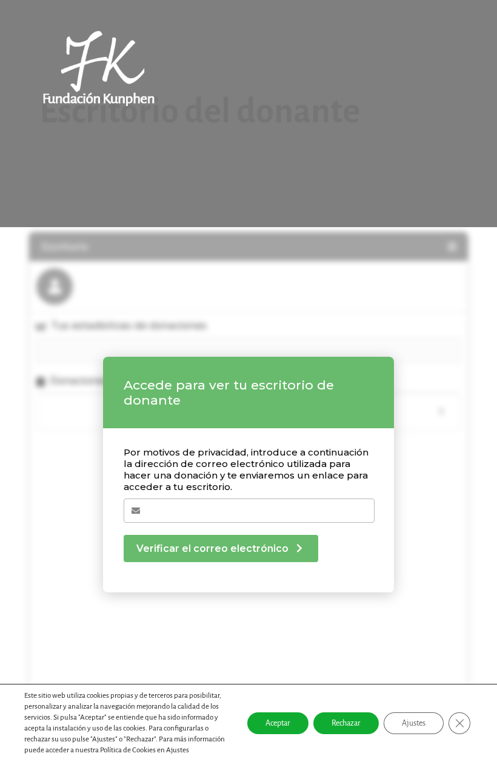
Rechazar (346, 723)
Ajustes (413, 723)
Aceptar (277, 723)
